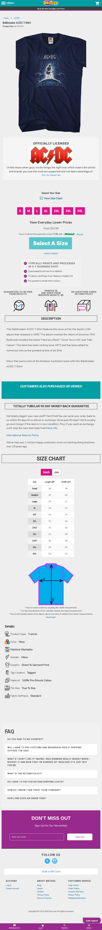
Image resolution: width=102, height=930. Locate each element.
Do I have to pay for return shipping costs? (35, 782)
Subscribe (80, 837)
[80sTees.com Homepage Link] (51, 4)
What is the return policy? (24, 773)
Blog (39, 885)
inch (46, 472)
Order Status (73, 888)
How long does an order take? (26, 798)
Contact (40, 891)
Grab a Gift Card (51, 871)
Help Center (73, 885)
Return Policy (74, 894)
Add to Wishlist (51, 253)
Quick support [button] (92, 920)
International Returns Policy (22, 435)
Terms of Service (44, 898)
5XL (80, 211)
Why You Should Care (50, 175)
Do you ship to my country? (25, 739)
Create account (12, 888)
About (40, 888)
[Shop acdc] (51, 163)
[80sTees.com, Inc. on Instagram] (55, 861)
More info (51, 428)
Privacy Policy (43, 894)
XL (46, 211)
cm (56, 472)
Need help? (51, 617)
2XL (57, 211)
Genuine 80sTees (76, 891)
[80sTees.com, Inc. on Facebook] (47, 861)
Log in (8, 885)
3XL (68, 211)
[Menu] (3, 4)
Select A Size (50, 243)
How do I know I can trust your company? (34, 790)
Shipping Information (77, 898)
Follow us (51, 855)
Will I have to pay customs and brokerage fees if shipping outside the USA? (44, 749)
